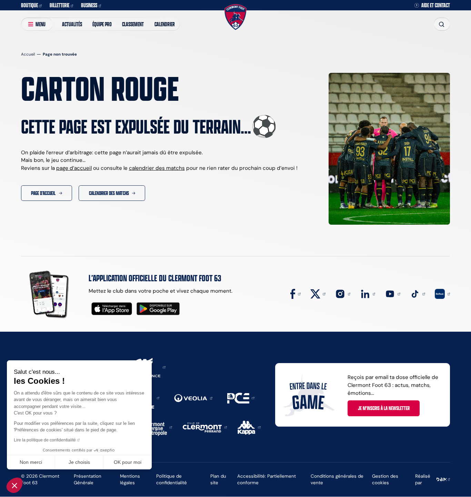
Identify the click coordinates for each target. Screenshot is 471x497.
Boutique (29, 5)
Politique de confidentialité (171, 479)
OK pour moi (127, 462)
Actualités (72, 24)
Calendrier (164, 24)
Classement (133, 24)
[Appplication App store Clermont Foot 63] (111, 308)
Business (89, 5)
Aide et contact (435, 5)
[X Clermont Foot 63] (317, 293)
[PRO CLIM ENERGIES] (240, 397)
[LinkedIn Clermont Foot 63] (367, 293)
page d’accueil (74, 168)
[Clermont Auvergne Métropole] (156, 426)
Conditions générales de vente (337, 479)
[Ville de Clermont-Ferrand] (205, 426)
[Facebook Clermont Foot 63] (295, 293)
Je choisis (79, 462)
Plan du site (218, 479)
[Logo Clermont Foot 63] (235, 17)
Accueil (28, 54)
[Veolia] (193, 397)
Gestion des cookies (385, 479)
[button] (14, 485)
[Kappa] (249, 426)
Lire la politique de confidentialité (45, 440)
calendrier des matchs (157, 168)
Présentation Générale (87, 479)
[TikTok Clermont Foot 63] (417, 293)
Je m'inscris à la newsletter (384, 408)
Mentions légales (130, 479)
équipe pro (102, 24)
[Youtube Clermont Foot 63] (392, 293)
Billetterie (59, 5)
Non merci (31, 462)
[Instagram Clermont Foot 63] (342, 293)
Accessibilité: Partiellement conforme (266, 479)
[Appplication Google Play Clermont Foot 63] (158, 308)
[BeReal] (442, 293)
